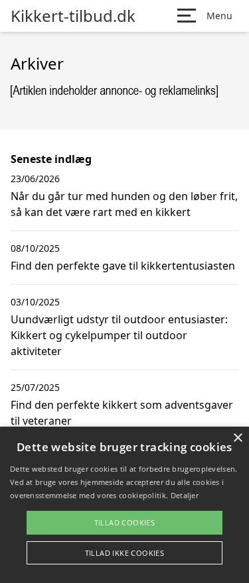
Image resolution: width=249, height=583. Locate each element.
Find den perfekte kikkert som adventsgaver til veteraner (122, 413)
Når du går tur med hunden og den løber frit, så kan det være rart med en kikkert (124, 204)
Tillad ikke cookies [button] (125, 553)
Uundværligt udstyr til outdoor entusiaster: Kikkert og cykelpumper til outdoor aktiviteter (119, 335)
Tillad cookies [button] (124, 522)
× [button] (237, 438)
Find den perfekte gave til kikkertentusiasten (123, 265)
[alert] (124, 505)
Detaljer (185, 495)
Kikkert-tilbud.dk (73, 15)
